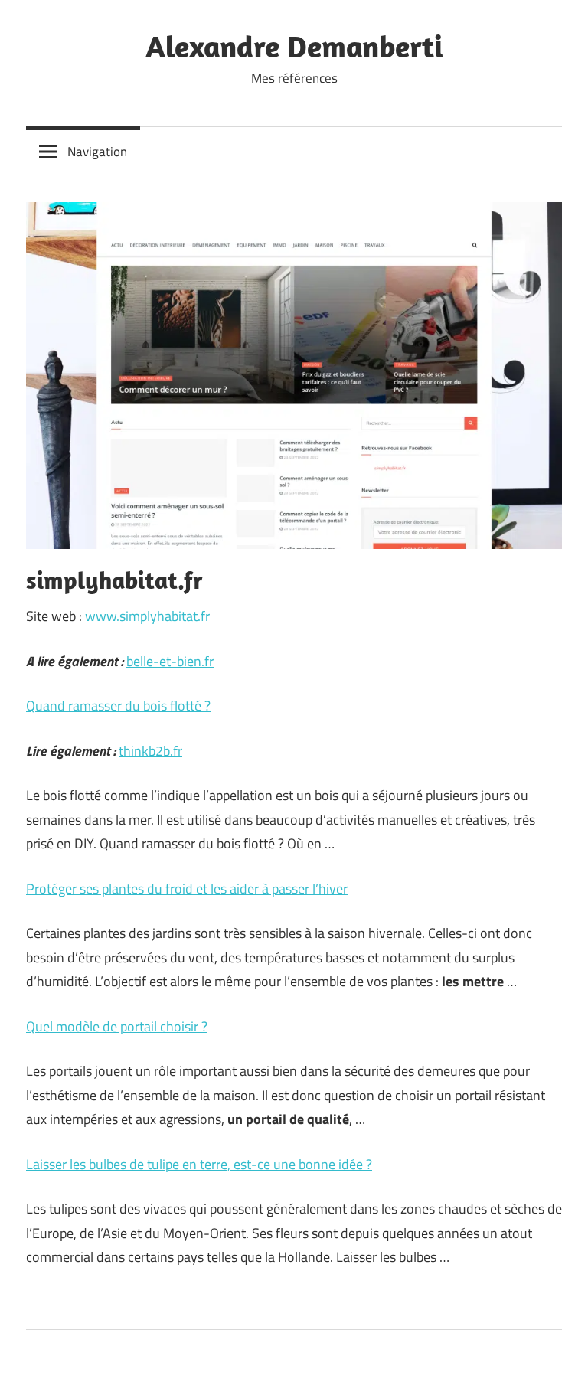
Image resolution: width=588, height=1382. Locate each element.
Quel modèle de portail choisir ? (116, 1026)
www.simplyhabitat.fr (147, 616)
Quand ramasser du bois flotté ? (118, 705)
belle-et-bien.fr (170, 661)
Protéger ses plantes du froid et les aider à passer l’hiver (187, 888)
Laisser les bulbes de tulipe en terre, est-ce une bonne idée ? (199, 1164)
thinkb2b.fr (150, 750)
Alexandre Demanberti (294, 46)
